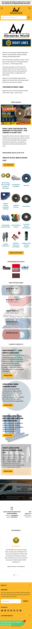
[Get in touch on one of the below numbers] (12, 512)
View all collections (16, 253)
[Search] (29, 18)
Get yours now (8, 165)
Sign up (25, 601)
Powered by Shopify (16, 626)
